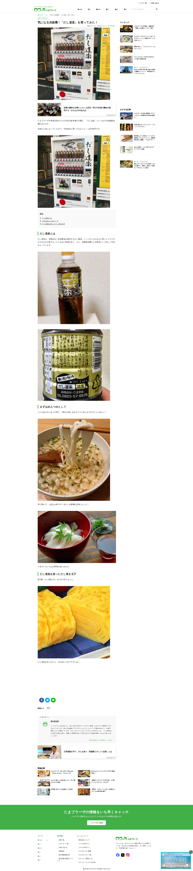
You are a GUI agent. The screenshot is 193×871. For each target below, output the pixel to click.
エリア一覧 (143, 3)
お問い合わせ (155, 3)
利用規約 (61, 851)
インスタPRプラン (84, 843)
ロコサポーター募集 (84, 851)
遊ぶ (116, 9)
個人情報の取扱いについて (65, 859)
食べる (80, 9)
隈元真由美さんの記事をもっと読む (100, 740)
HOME (41, 15)
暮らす (98, 9)
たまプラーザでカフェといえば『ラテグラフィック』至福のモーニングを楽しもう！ (144, 38)
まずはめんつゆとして (50, 221)
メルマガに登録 (96, 823)
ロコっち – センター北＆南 (86, 862)
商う (125, 9)
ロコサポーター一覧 (84, 855)
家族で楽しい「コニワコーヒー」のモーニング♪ (144, 47)
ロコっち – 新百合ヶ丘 (85, 858)
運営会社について (84, 840)
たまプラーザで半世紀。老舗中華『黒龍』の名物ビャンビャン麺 (144, 27)
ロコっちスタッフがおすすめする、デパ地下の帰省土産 (144, 58)
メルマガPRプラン (84, 847)
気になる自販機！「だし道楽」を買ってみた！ (63, 15)
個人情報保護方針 (64, 855)
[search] (157, 9)
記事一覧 (61, 840)
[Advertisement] (77, 682)
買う (107, 9)
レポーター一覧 (64, 843)
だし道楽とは (47, 218)
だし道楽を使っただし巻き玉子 (53, 224)
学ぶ (89, 9)
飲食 (48, 708)
